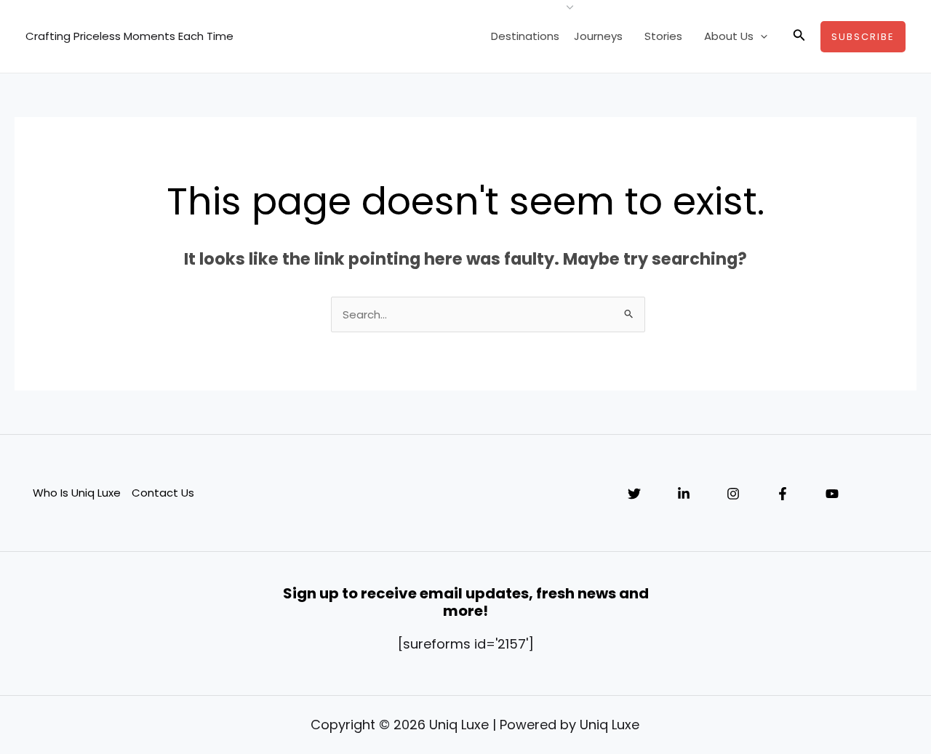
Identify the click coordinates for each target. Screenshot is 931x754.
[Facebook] (782, 493)
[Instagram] (733, 493)
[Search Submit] (629, 313)
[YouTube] (832, 493)
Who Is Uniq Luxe (77, 492)
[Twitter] (634, 493)
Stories (663, 36)
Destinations (525, 36)
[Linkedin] (683, 493)
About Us (729, 36)
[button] (760, 36)
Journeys (598, 36)
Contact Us (163, 492)
